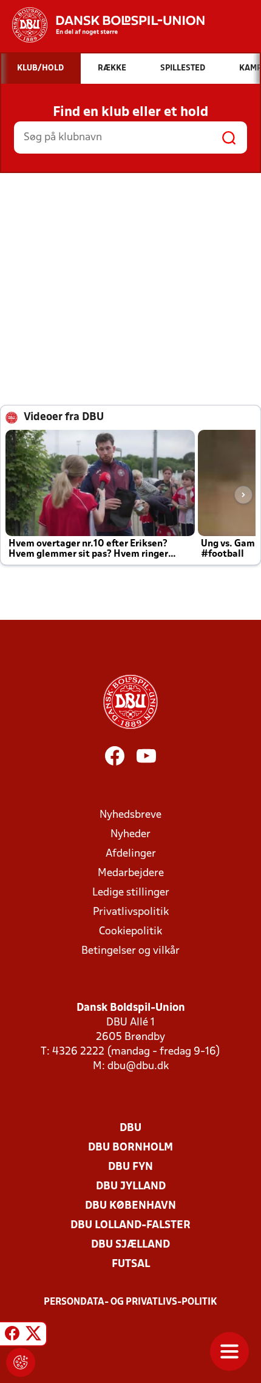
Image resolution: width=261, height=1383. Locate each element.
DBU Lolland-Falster (130, 1225)
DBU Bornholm (130, 1148)
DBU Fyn (130, 1167)
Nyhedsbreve (130, 815)
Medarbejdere (131, 873)
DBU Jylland (131, 1186)
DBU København (130, 1206)
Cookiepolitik (130, 931)
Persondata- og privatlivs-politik (130, 1302)
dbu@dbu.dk (138, 1066)
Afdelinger (131, 854)
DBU (130, 1128)
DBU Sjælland (130, 1245)
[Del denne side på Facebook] (12, 1335)
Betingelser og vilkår (130, 951)
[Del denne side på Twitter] (33, 1335)
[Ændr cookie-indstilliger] (20, 1362)
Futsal (131, 1264)
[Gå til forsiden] (102, 24)
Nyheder (130, 834)
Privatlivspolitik (131, 912)
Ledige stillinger (130, 893)
